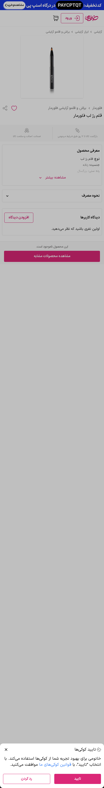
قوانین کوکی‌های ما (55, 765)
